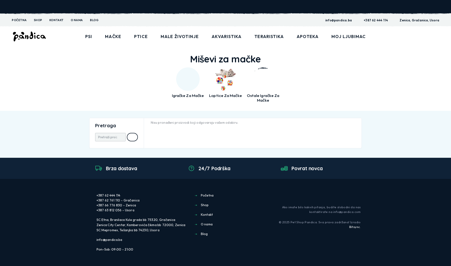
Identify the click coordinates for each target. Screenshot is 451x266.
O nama (77, 20)
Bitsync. (355, 227)
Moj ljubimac (348, 36)
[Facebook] (351, 195)
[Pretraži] (132, 137)
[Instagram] (359, 195)
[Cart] (437, 36)
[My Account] (415, 37)
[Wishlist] (426, 36)
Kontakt (56, 20)
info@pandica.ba (338, 20)
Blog (94, 20)
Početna (19, 20)
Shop (38, 20)
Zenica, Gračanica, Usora (419, 20)
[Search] (404, 37)
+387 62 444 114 (376, 20)
